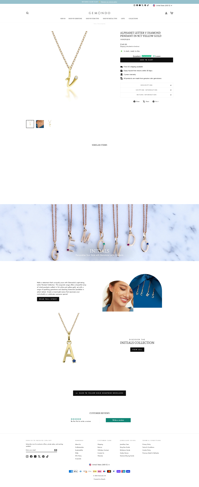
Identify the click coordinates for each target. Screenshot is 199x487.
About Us (78, 444)
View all (137, 350)
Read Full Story (48, 299)
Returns (100, 447)
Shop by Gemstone (75, 18)
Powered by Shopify (99, 479)
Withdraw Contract (103, 450)
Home (95, 24)
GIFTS (123, 18)
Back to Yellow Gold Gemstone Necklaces (101, 393)
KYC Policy (78, 456)
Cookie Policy (147, 450)
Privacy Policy (147, 444)
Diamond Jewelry (101, 24)
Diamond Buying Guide (127, 456)
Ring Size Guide (125, 447)
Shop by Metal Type (110, 18)
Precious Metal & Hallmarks (151, 453)
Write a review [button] (118, 420)
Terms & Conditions (148, 447)
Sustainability (79, 450)
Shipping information (146, 90)
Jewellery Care (124, 444)
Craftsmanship (79, 447)
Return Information (147, 95)
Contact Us (101, 453)
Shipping (123, 46)
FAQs (76, 453)
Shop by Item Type (92, 18)
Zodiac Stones (124, 453)
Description (147, 85)
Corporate (78, 459)
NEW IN (62, 18)
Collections (133, 18)
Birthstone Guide (125, 450)
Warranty (100, 456)
